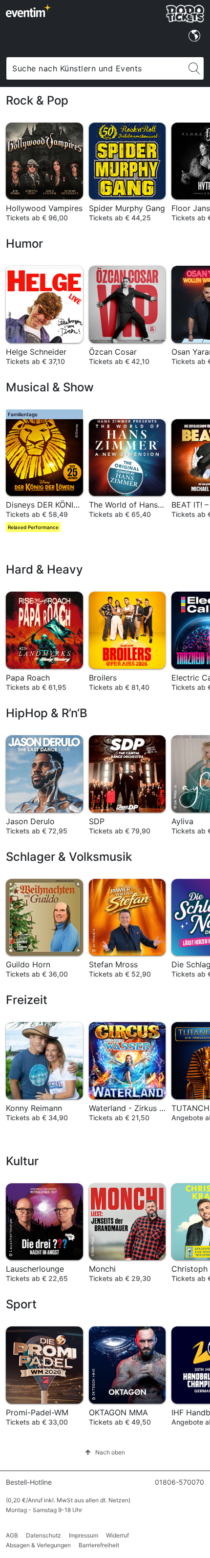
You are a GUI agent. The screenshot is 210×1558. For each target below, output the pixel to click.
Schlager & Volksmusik (69, 857)
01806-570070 (179, 1482)
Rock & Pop (37, 100)
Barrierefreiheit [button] (99, 1545)
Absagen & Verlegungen (38, 1545)
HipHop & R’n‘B (46, 713)
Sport (21, 1304)
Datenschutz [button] (43, 1535)
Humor (24, 243)
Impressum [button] (83, 1535)
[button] (105, 1452)
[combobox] (95, 68)
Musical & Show (50, 387)
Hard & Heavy (44, 569)
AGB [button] (12, 1535)
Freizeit (26, 1000)
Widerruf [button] (117, 1535)
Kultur (22, 1161)
